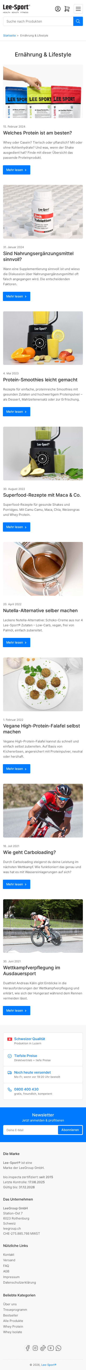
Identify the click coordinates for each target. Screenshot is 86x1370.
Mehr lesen (14, 170)
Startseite (9, 35)
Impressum (11, 1277)
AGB (6, 1271)
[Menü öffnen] (78, 8)
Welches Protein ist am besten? (37, 133)
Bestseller (10, 1315)
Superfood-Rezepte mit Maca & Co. (42, 495)
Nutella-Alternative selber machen (40, 610)
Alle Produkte (13, 1321)
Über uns (10, 1304)
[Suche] (78, 21)
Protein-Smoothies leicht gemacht (40, 379)
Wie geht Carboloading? (29, 852)
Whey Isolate (12, 1332)
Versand (9, 1260)
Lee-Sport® (48, 1364)
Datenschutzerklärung (19, 1282)
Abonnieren (70, 1130)
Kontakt (8, 1255)
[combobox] (43, 21)
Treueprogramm (15, 1310)
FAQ (6, 1266)
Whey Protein (13, 1326)
